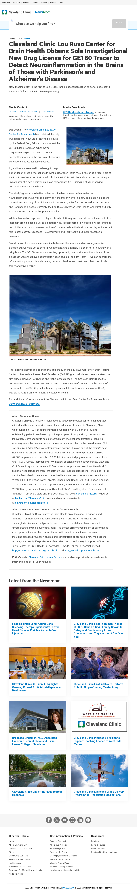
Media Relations (16, 874)
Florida (35, 3)
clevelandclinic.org (86, 493)
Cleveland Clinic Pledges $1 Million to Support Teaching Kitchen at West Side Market (97, 741)
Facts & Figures (98, 845)
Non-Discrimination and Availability (65, 870)
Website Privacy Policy (60, 863)
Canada (26, 3)
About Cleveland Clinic (18, 845)
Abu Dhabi (16, 3)
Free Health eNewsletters (20, 866)
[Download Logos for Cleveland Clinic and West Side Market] (99, 717)
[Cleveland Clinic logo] (17, 12)
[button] (132, 12)
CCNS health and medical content (78, 112)
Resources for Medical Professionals (25, 870)
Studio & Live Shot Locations (104, 852)
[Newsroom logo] (43, 12)
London (44, 3)
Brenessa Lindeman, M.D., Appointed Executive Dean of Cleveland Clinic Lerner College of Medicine (34, 741)
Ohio (61, 3)
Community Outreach (18, 856)
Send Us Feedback (58, 841)
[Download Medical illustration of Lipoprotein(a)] (37, 603)
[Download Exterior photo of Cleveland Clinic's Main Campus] (37, 770)
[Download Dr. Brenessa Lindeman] (37, 717)
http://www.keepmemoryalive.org (82, 550)
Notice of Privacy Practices (62, 866)
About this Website (58, 845)
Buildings (95, 841)
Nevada (53, 3)
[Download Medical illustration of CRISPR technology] (99, 603)
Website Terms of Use (60, 859)
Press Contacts (98, 848)
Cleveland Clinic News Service (45, 557)
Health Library (15, 863)
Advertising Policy (58, 848)
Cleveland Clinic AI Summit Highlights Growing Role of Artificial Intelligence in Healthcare (36, 687)
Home (11, 841)
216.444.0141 (47, 111)
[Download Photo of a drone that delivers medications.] (99, 770)
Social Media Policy (58, 852)
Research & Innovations (19, 859)
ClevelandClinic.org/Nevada (24, 403)
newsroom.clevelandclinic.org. (32, 502)
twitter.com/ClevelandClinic (30, 498)
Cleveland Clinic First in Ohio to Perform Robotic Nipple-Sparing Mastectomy (98, 685)
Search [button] (119, 22)
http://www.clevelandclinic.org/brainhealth (35, 550)
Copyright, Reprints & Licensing (63, 856)
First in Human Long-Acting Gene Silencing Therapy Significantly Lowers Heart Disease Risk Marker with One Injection (36, 628)
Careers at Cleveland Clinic (20, 848)
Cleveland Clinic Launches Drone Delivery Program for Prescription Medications (99, 793)
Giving (11, 852)
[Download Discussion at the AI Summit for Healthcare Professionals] (37, 663)
